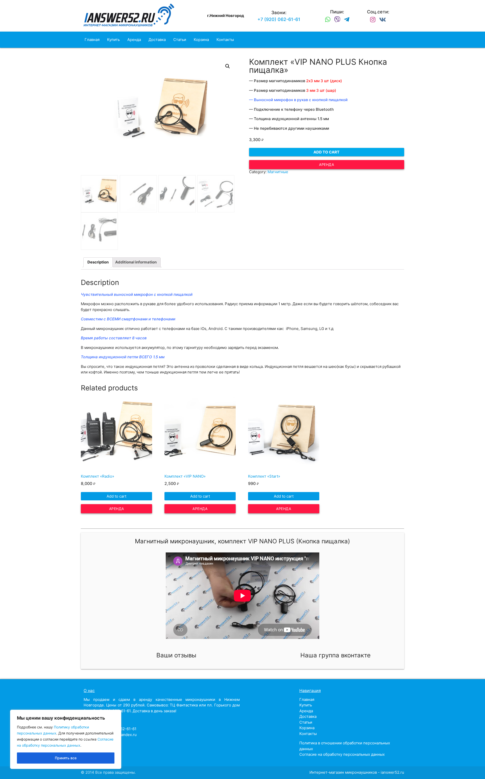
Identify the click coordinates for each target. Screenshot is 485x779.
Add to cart (326, 152)
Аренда (134, 39)
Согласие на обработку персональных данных (342, 754)
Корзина (201, 39)
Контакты (225, 39)
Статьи (179, 39)
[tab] (98, 262)
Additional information (136, 262)
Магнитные (278, 171)
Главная (92, 39)
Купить (113, 39)
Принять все (66, 758)
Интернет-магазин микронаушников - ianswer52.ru (356, 772)
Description (98, 262)
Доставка (157, 39)
